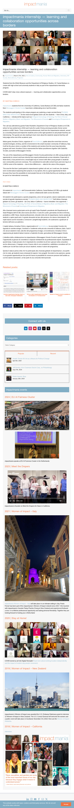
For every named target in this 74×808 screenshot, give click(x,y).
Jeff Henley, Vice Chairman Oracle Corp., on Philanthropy (32, 367)
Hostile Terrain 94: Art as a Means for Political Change (31, 358)
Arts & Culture (30, 75)
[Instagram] (30, 328)
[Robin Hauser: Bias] (8, 377)
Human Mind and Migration (51, 75)
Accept (66, 804)
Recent (53, 354)
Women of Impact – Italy (17, 603)
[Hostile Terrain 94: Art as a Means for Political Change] (8, 359)
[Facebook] (39, 328)
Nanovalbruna (12, 77)
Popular (21, 354)
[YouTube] (35, 328)
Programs (20, 77)
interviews (8, 731)
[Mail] (44, 328)
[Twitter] (48, 328)
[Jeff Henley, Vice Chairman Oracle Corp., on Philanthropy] (8, 368)
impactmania (9, 75)
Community (38, 75)
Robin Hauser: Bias (19, 376)
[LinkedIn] (25, 328)
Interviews (63, 75)
